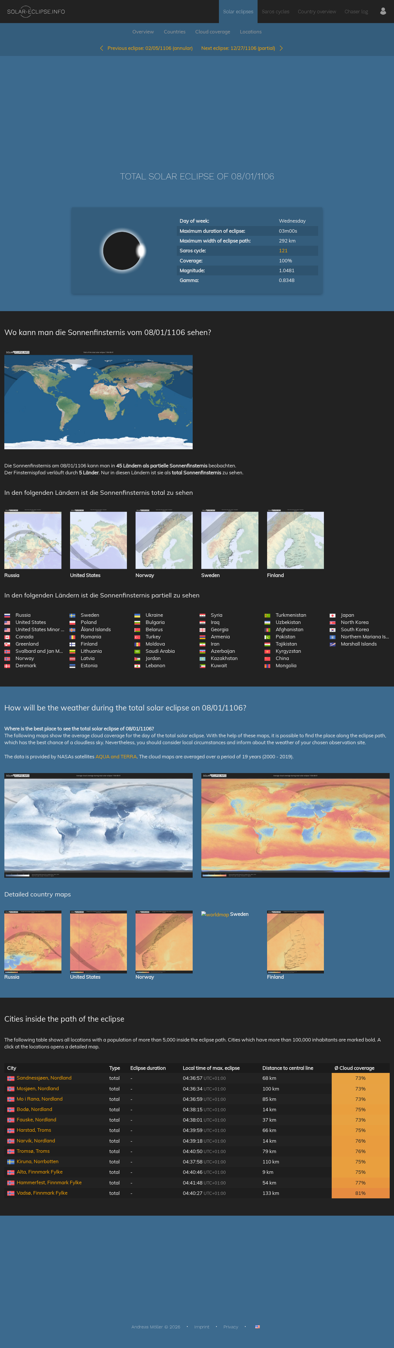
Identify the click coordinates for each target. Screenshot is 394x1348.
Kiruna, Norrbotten (38, 1161)
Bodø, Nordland (34, 1109)
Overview (143, 32)
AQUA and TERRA (116, 756)
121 (283, 250)
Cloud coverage (212, 32)
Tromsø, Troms (33, 1151)
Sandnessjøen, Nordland (44, 1078)
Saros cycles (275, 11)
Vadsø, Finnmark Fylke (42, 1193)
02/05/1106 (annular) (150, 48)
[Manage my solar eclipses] (383, 11)
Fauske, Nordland (36, 1119)
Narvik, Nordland (36, 1141)
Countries (174, 32)
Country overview (317, 11)
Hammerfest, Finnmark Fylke (49, 1182)
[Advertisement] (197, 105)
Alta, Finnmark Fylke (40, 1172)
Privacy (231, 1327)
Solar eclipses (238, 11)
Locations (251, 32)
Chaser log (356, 11)
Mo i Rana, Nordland (40, 1099)
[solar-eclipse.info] (36, 11)
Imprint (201, 1327)
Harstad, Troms (34, 1130)
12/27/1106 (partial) (240, 48)
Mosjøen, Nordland (38, 1088)
